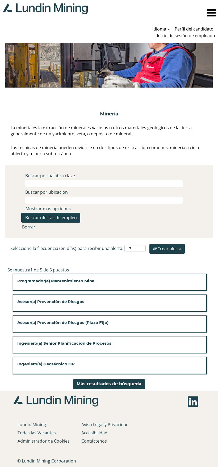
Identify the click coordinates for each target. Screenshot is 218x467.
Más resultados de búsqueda (109, 383)
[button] (154, 12)
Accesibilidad (94, 432)
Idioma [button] (159, 29)
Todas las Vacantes (37, 432)
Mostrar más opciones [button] (48, 208)
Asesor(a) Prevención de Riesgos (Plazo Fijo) (62, 322)
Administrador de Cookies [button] (44, 441)
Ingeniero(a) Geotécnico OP (46, 363)
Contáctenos (94, 441)
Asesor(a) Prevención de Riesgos (50, 301)
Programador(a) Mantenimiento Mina (55, 280)
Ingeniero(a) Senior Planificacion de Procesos (64, 343)
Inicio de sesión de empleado (186, 35)
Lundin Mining (32, 424)
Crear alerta (168, 249)
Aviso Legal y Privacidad (105, 424)
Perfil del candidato (194, 29)
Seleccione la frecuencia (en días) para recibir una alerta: (66, 248)
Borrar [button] (28, 227)
